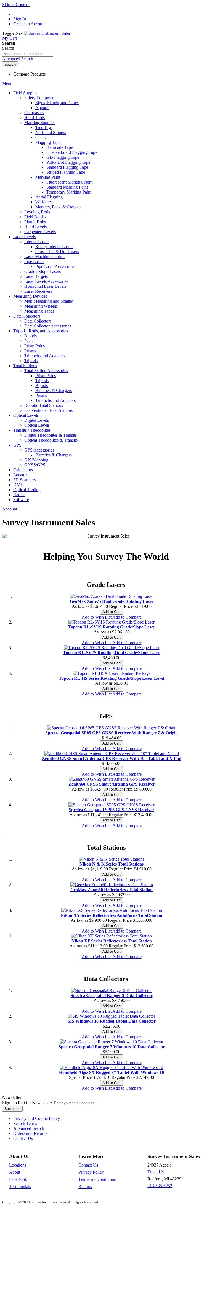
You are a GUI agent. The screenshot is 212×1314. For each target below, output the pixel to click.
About (14, 1172)
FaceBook (18, 1179)
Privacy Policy (91, 1172)
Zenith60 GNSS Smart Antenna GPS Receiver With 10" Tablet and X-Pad (111, 758)
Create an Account (29, 24)
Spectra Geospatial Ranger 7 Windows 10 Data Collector (112, 1046)
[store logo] (47, 33)
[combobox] (27, 54)
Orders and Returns (30, 1133)
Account (9, 509)
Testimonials (20, 1186)
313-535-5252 (159, 1185)
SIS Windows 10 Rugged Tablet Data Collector (112, 1021)
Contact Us (23, 1138)
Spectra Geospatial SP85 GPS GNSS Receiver (111, 809)
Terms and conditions (97, 1179)
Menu (7, 83)
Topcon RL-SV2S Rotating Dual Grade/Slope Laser (111, 652)
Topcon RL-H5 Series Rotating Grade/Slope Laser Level (111, 678)
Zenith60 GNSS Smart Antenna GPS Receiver (111, 784)
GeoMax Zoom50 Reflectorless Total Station (111, 889)
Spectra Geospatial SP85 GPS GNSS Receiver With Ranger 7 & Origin (111, 732)
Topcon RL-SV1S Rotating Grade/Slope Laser (111, 627)
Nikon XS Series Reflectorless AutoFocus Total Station (111, 915)
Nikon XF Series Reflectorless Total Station (111, 941)
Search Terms (25, 1123)
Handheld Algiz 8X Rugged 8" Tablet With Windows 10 (111, 1072)
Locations (17, 1165)
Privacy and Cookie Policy (36, 1118)
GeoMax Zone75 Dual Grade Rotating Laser (111, 601)
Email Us (155, 1172)
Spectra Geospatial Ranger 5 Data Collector (112, 995)
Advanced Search (17, 59)
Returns (85, 1186)
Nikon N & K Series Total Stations (112, 864)
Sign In (19, 19)
